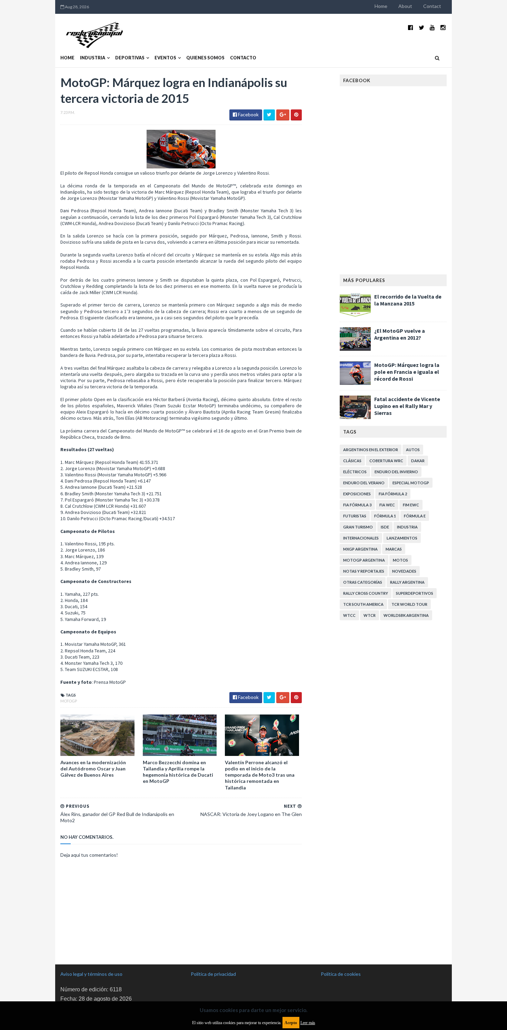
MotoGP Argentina (364, 560)
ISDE (385, 527)
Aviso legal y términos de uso (91, 974)
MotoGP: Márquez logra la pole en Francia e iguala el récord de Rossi (406, 371)
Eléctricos (355, 471)
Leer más (307, 1022)
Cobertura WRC (386, 460)
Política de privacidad (213, 974)
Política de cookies (341, 974)
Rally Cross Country (365, 593)
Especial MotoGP (410, 482)
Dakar (418, 460)
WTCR (370, 615)
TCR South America (363, 604)
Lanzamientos (402, 538)
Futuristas (354, 516)
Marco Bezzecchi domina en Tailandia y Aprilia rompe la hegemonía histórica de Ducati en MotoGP (178, 771)
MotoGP (68, 701)
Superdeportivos (414, 593)
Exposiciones (357, 494)
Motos (400, 560)
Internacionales (361, 538)
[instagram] (443, 27)
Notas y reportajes (363, 571)
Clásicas (352, 460)
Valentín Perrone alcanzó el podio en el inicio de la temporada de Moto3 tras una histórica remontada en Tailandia (260, 774)
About (405, 6)
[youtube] (432, 27)
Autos (413, 449)
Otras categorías (362, 582)
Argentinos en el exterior (370, 449)
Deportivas (130, 57)
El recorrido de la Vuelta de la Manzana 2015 (407, 300)
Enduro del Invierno (396, 471)
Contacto (243, 57)
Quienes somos (205, 57)
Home (381, 6)
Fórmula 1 (385, 516)
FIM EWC (411, 505)
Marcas (394, 549)
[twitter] (421, 27)
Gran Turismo (358, 527)
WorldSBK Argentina (406, 615)
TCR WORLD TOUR (409, 604)
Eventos (165, 57)
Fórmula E (415, 516)
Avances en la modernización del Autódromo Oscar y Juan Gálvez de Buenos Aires (93, 768)
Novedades (404, 571)
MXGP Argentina (360, 549)
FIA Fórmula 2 (393, 494)
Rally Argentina (407, 582)
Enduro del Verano (364, 482)
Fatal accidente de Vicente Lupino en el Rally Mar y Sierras (407, 406)
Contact (432, 6)
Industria (92, 57)
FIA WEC (387, 505)
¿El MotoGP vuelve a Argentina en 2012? (399, 334)
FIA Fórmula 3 (357, 505)
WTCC (349, 615)
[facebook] (410, 27)
